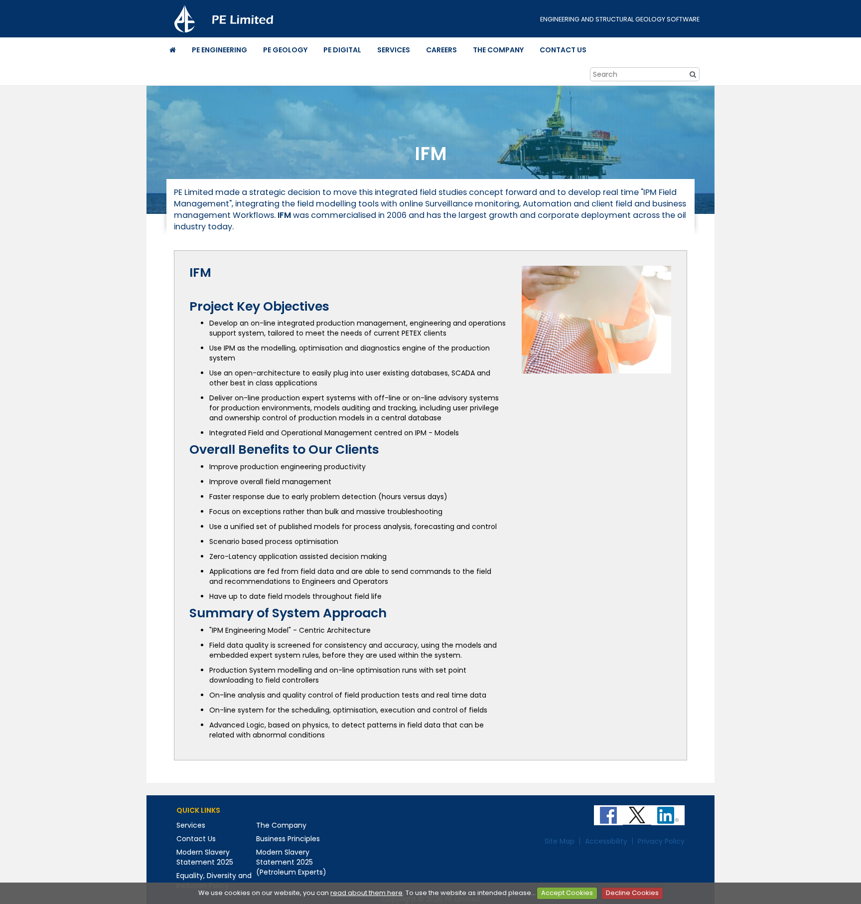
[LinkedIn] (669, 812)
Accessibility (606, 841)
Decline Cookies (632, 893)
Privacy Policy (661, 841)
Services (190, 825)
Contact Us (196, 839)
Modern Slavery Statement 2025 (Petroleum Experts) (291, 862)
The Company (281, 825)
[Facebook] (609, 812)
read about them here (366, 893)
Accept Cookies (567, 893)
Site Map (559, 841)
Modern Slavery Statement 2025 (204, 857)
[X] (638, 812)
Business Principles (288, 839)
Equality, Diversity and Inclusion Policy (214, 881)
